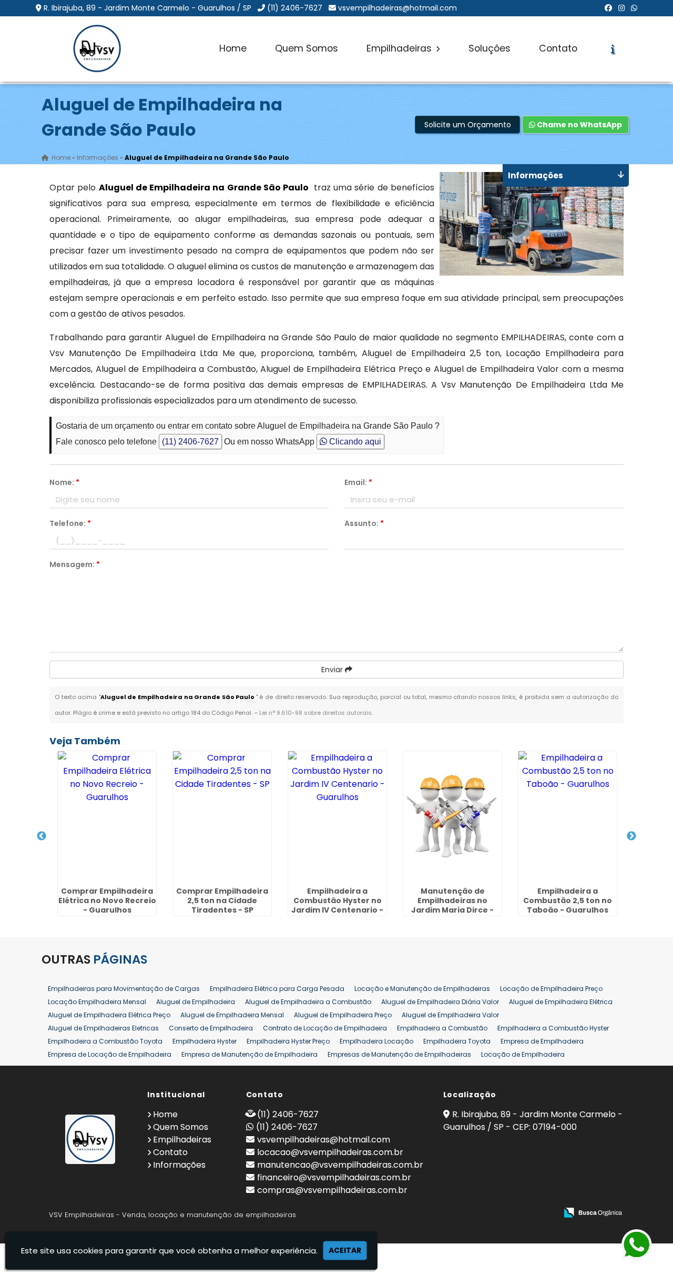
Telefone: (70, 523)
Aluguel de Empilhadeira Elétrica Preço (109, 1014)
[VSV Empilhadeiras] (90, 1139)
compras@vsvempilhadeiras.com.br (332, 1190)
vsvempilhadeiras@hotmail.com (397, 8)
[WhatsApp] (634, 8)
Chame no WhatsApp (578, 124)
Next (631, 836)
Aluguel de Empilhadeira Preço (343, 1014)
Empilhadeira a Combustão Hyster (553, 1028)
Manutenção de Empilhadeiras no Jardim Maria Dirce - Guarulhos (452, 905)
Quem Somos (306, 48)
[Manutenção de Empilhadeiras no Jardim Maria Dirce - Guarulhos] (452, 817)
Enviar (333, 669)
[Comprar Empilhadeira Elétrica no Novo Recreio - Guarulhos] (107, 817)
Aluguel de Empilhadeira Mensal (232, 1014)
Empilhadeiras (400, 48)
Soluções (489, 48)
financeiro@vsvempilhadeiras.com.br (334, 1177)
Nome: (64, 482)
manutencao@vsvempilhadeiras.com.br (340, 1165)
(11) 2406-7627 (294, 8)
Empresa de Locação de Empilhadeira (109, 1054)
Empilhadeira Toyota (457, 1041)
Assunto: (364, 523)
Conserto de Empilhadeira (211, 1028)
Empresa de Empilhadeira (542, 1041)
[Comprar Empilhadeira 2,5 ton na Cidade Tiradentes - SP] (222, 817)
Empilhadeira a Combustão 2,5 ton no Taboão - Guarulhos (567, 900)
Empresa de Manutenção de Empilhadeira (249, 1054)
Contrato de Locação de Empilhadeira (325, 1028)
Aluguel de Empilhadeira (195, 1001)
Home (233, 48)
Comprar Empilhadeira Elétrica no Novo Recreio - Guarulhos (107, 900)
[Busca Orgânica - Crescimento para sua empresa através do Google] (593, 1212)
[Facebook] (608, 8)
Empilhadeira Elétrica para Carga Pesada (277, 988)
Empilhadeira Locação (376, 1041)
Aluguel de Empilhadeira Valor (450, 1014)
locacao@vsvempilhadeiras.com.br (330, 1152)
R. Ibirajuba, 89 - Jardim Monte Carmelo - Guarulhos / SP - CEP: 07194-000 (533, 1120)
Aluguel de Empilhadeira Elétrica (561, 1001)
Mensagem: (74, 564)
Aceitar (345, 1250)
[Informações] (612, 49)
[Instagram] (621, 8)
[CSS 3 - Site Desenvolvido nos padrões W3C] (508, 1213)
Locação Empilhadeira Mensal (97, 1001)
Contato (558, 48)
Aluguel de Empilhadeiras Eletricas (103, 1028)
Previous (41, 836)
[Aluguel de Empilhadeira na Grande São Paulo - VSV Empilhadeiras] (97, 49)
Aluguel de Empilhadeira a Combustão (308, 1001)
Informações (179, 1165)
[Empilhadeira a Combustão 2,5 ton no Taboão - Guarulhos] (567, 817)
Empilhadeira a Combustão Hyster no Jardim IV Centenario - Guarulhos (337, 905)
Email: (358, 482)
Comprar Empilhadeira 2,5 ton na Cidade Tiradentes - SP (222, 900)
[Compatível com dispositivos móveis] (544, 1213)
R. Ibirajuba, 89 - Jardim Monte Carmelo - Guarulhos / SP (147, 8)
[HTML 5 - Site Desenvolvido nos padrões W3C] (472, 1213)
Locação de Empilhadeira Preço (551, 988)
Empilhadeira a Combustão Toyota (105, 1041)
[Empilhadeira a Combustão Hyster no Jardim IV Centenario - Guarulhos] (337, 817)
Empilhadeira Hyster (204, 1041)
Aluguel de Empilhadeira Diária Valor (440, 1001)
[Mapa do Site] (444, 1213)
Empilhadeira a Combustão (442, 1028)
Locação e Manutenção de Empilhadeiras (422, 988)
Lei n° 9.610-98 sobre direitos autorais (315, 713)
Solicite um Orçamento (467, 124)
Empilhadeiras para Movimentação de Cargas (124, 988)
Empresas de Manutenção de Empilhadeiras (399, 1054)
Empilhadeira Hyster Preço (288, 1041)
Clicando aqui (354, 441)
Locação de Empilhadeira (523, 1054)
